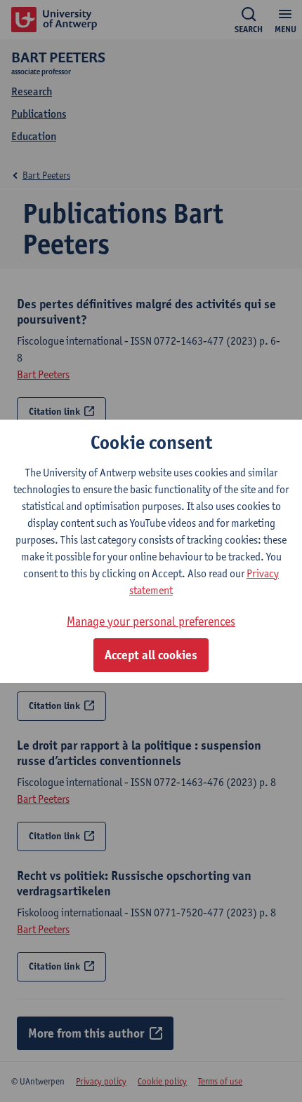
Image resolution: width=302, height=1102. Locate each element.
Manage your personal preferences (151, 621)
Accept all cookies (151, 655)
